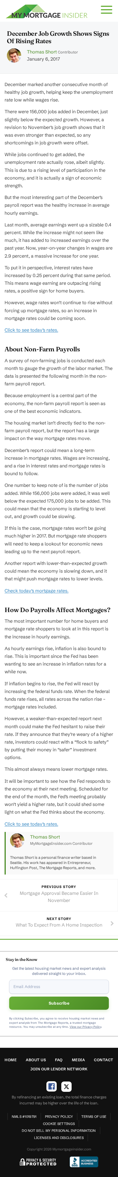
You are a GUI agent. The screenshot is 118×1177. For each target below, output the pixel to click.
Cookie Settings (59, 1124)
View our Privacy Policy (85, 1027)
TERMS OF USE (94, 1116)
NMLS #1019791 (24, 1116)
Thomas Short (42, 52)
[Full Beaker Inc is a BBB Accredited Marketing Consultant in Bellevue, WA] (84, 1161)
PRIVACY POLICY (59, 1116)
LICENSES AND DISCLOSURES (59, 1138)
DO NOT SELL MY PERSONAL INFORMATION (59, 1130)
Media (78, 1059)
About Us (36, 1059)
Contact (103, 1059)
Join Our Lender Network (59, 1069)
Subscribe (59, 1003)
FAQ (59, 1059)
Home (11, 1059)
